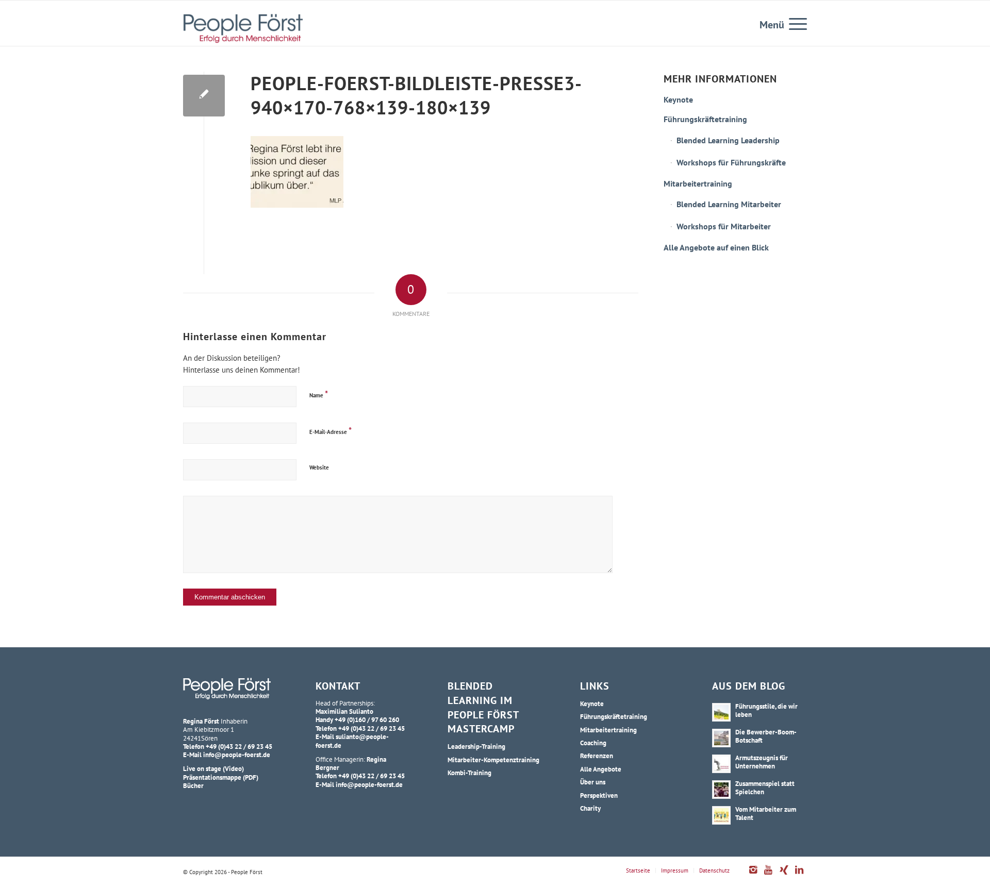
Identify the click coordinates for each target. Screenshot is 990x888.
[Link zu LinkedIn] (799, 875)
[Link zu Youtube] (768, 875)
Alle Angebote (600, 769)
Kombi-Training (469, 772)
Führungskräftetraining (705, 119)
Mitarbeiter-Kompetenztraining (493, 760)
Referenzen (596, 755)
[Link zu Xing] (783, 875)
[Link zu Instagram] (753, 875)
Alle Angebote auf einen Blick (716, 247)
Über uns (592, 782)
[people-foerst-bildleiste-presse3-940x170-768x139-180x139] (204, 95)
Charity (590, 808)
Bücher (193, 785)
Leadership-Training (476, 746)
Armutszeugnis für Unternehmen (761, 761)
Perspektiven (599, 795)
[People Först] (243, 28)
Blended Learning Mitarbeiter (728, 204)
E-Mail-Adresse (330, 431)
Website (319, 467)
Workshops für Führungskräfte (731, 162)
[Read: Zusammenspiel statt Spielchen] (721, 789)
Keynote (678, 99)
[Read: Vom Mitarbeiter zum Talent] (721, 815)
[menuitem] (794, 23)
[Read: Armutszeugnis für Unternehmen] (721, 764)
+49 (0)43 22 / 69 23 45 (239, 746)
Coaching (593, 743)
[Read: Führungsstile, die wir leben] (721, 712)
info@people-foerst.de (236, 754)
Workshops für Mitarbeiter (723, 226)
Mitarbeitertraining (698, 183)
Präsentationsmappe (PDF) (220, 777)
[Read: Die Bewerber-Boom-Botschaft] (721, 738)
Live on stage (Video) (213, 768)
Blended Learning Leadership (728, 140)
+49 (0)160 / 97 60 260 (367, 719)
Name (318, 394)
